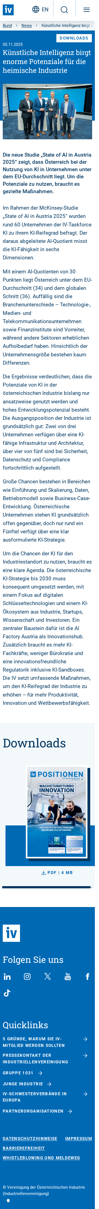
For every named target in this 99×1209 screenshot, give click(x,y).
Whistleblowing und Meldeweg (41, 1158)
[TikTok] (7, 993)
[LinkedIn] (7, 976)
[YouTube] (67, 976)
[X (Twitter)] (47, 976)
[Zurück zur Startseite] (8, 9)
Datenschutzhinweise (30, 1139)
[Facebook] (87, 976)
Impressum (78, 1139)
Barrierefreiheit (24, 1148)
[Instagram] (27, 976)
